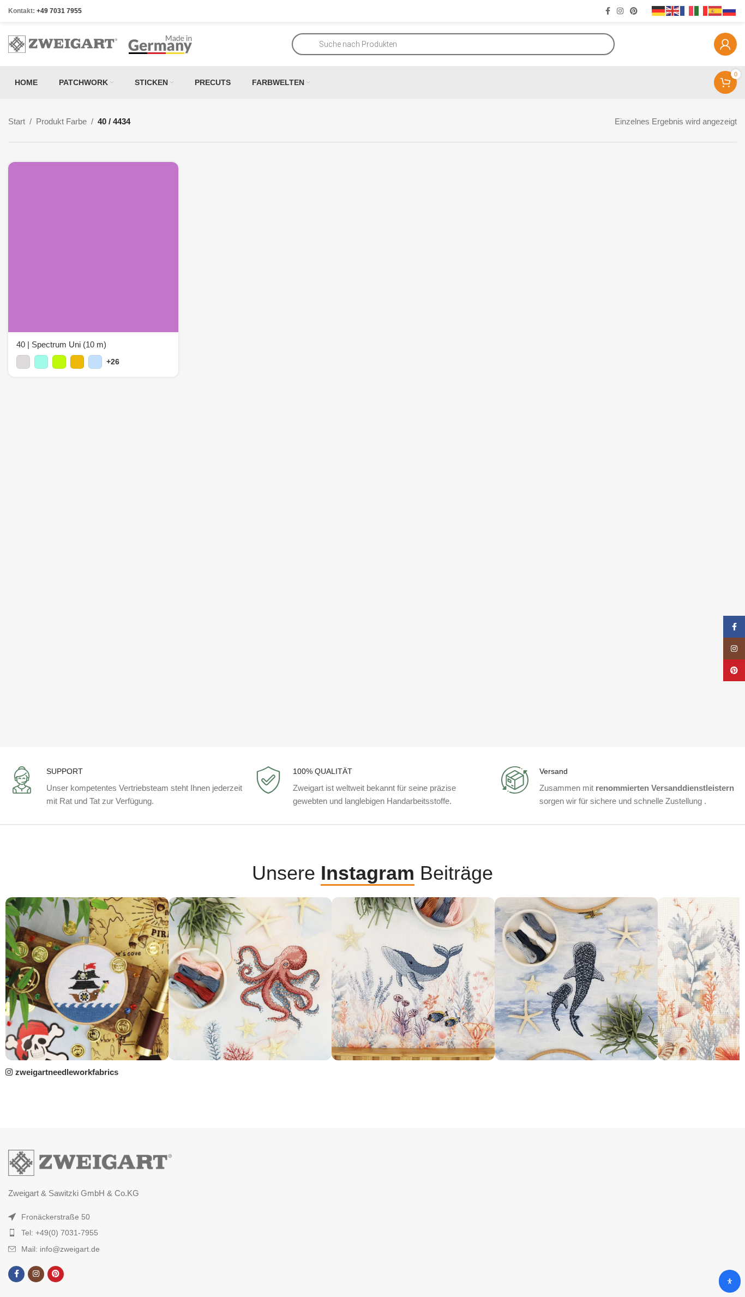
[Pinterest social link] (634, 11)
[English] (673, 10)
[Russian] (730, 10)
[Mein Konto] (725, 44)
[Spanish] (715, 10)
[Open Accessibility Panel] (730, 1281)
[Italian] (701, 10)
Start (16, 121)
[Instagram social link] (620, 11)
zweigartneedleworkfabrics (66, 1072)
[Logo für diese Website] (62, 43)
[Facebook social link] (608, 11)
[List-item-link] (107, 1217)
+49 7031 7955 (59, 11)
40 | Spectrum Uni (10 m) (61, 344)
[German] (659, 10)
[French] (687, 10)
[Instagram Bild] (87, 978)
